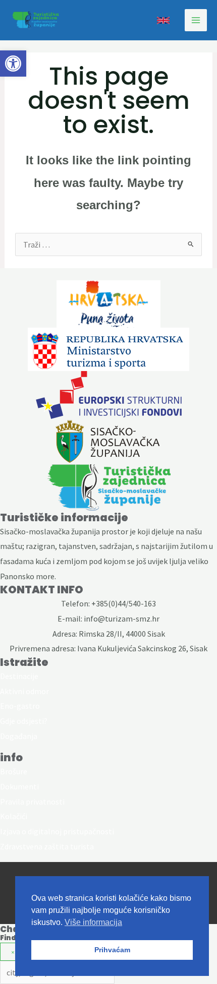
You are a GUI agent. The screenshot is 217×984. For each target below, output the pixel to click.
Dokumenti (19, 786)
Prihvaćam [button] (112, 950)
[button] (13, 63)
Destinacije (19, 676)
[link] (163, 20)
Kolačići (13, 816)
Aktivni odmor (24, 691)
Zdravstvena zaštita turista (47, 846)
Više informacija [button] (93, 922)
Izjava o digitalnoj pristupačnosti (57, 831)
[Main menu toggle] (196, 20)
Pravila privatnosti (32, 801)
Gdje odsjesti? (23, 721)
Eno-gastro (20, 706)
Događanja (18, 736)
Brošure (13, 771)
